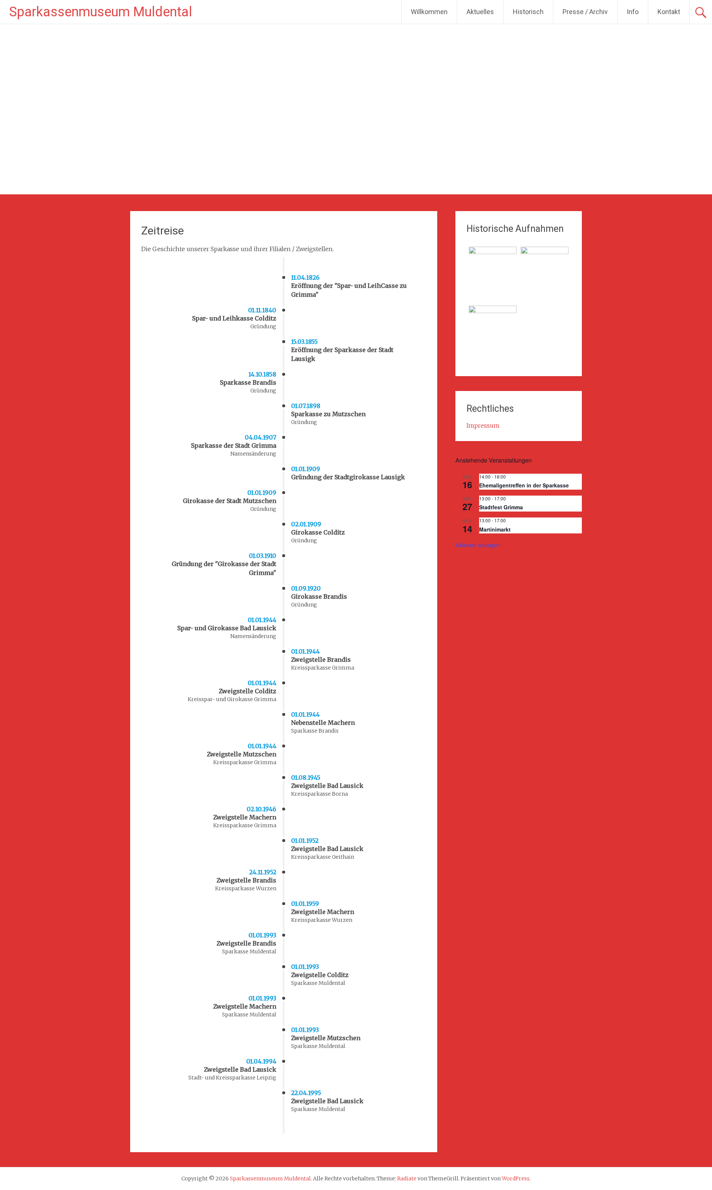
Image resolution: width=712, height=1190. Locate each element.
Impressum (483, 425)
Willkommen (429, 12)
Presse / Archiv (585, 12)
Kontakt (668, 12)
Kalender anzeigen (477, 545)
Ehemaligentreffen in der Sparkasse (524, 485)
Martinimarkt (495, 529)
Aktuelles (480, 12)
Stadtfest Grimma (501, 507)
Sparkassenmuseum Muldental (100, 12)
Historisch (528, 12)
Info (633, 12)
